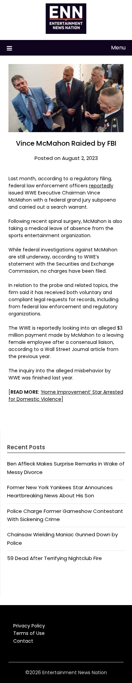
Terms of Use (29, 633)
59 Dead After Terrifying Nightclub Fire (54, 558)
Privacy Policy (29, 625)
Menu (118, 47)
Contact (23, 641)
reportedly (101, 185)
